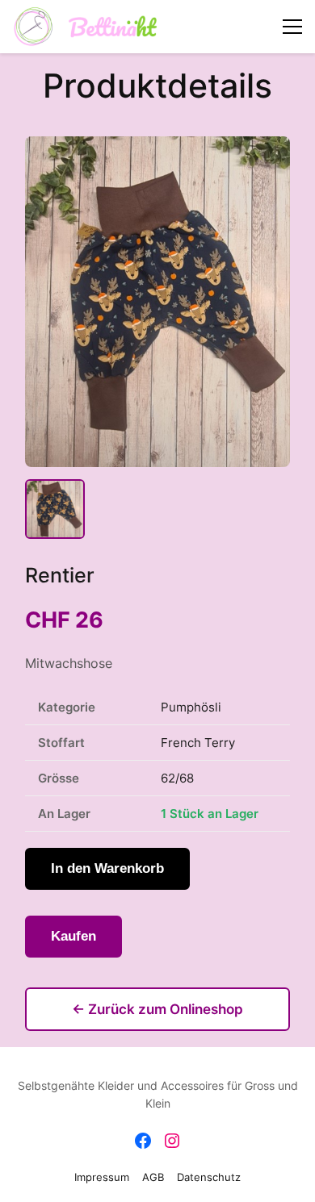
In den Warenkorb (107, 868)
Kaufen (73, 936)
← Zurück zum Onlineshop (157, 1009)
